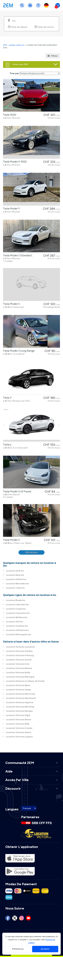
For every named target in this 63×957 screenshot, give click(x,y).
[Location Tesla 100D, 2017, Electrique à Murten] (31, 95)
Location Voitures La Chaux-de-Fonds (25, 681)
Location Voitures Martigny (20, 676)
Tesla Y (7, 397)
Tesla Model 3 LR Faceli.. (17, 491)
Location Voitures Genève (19, 651)
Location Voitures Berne (18, 719)
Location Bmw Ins (15, 575)
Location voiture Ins (16, 45)
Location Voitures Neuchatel (21, 698)
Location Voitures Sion (18, 663)
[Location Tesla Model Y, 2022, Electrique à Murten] (31, 189)
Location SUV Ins (14, 621)
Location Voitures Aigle (18, 715)
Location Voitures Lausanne (20, 646)
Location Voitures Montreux (20, 693)
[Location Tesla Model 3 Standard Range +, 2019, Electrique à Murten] (31, 236)
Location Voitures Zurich (19, 659)
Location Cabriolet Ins (17, 604)
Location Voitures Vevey (18, 689)
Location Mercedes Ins (17, 583)
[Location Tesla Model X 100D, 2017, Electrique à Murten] (31, 142)
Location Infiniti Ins (16, 579)
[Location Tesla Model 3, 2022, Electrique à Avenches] (31, 284)
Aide (39, 7)
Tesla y (6, 444)
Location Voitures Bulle (18, 672)
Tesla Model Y (11, 208)
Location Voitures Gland (18, 732)
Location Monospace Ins (18, 634)
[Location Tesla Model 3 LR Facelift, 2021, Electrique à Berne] (31, 472)
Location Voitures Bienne (19, 668)
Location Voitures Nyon (18, 685)
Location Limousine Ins (18, 613)
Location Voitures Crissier (19, 728)
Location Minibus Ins (16, 617)
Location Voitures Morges (19, 711)
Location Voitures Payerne (19, 702)
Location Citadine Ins (17, 625)
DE (47, 7)
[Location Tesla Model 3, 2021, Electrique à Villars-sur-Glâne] (31, 520)
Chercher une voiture (23, 7)
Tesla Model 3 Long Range (18, 350)
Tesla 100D (9, 114)
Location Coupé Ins (16, 608)
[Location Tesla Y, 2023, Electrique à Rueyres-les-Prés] (31, 378)
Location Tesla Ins (15, 587)
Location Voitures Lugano (19, 736)
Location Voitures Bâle (17, 723)
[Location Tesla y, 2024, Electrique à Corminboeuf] (31, 425)
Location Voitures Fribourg (20, 655)
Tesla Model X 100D (14, 161)
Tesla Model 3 (11, 304)
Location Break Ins (15, 600)
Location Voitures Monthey (20, 706)
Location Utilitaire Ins (17, 630)
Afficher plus (31, 552)
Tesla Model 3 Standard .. (17, 255)
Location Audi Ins (15, 570)
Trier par (14, 73)
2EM (5, 45)
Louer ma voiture (31, 7)
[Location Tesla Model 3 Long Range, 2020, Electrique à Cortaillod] (31, 331)
